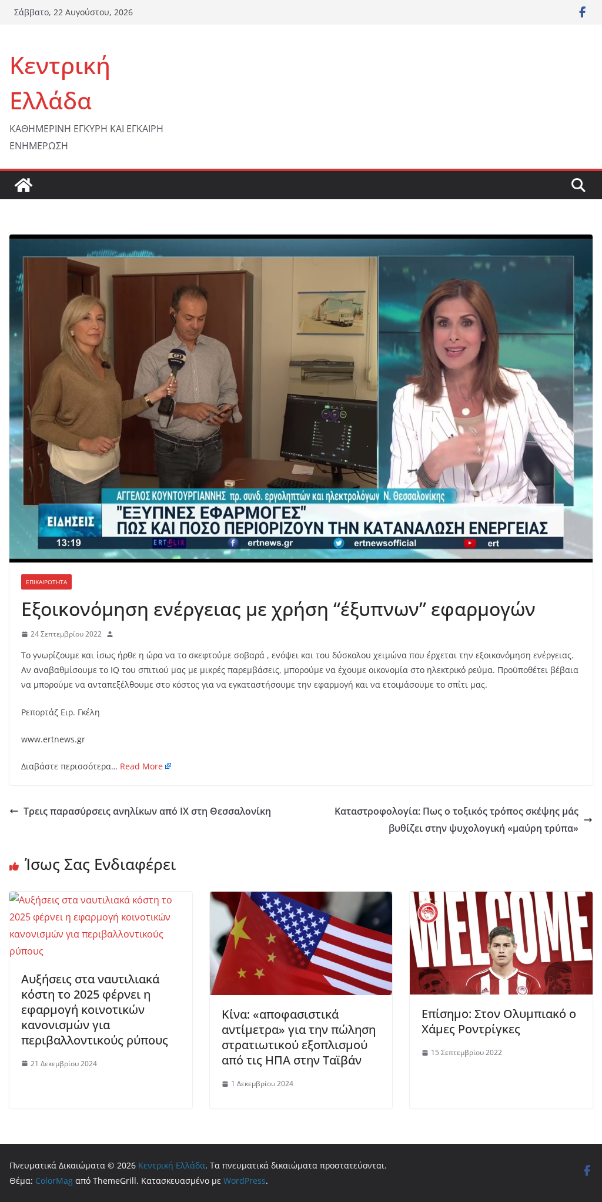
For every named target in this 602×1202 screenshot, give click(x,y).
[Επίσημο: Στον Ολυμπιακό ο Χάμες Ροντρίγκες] (501, 899)
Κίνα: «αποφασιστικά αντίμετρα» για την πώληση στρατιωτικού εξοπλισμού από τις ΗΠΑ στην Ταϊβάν (299, 1037)
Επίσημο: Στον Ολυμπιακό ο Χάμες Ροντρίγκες (499, 1021)
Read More (141, 766)
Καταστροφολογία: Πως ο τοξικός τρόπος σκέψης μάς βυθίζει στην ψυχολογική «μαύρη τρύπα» (456, 820)
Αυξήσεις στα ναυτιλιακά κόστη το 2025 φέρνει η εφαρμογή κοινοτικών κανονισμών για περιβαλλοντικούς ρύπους (94, 1009)
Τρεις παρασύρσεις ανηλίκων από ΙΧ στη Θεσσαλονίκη (147, 811)
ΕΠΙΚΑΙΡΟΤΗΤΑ (46, 582)
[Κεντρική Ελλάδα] (23, 185)
